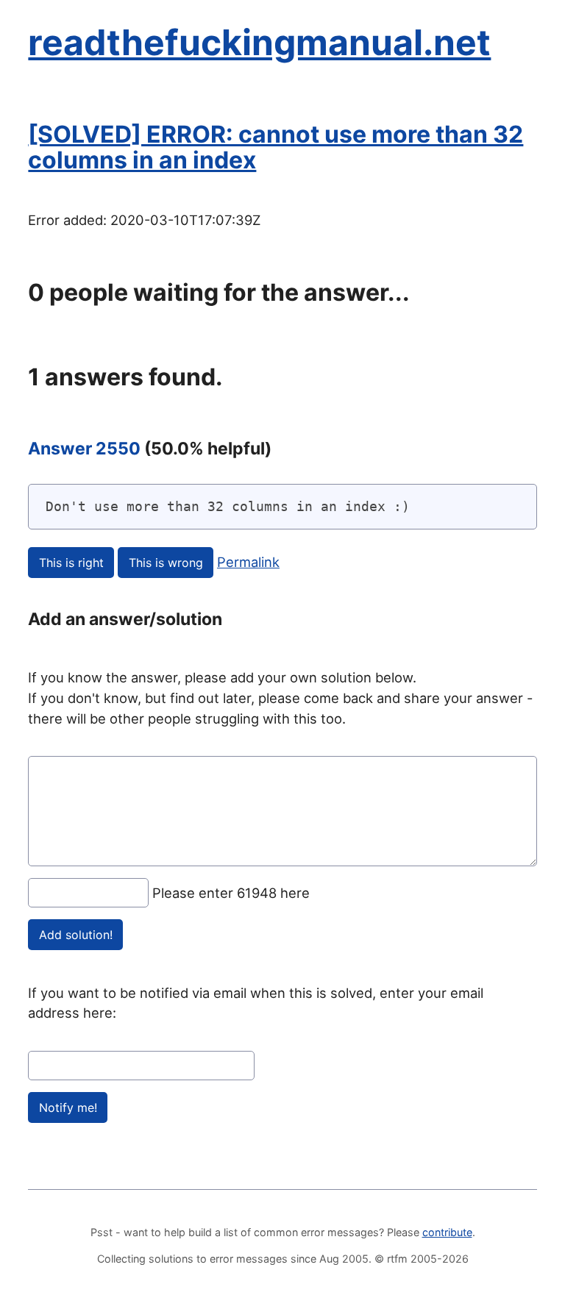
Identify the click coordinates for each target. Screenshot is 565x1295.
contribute (447, 1232)
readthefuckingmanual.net (259, 42)
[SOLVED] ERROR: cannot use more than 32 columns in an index (275, 147)
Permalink (248, 562)
